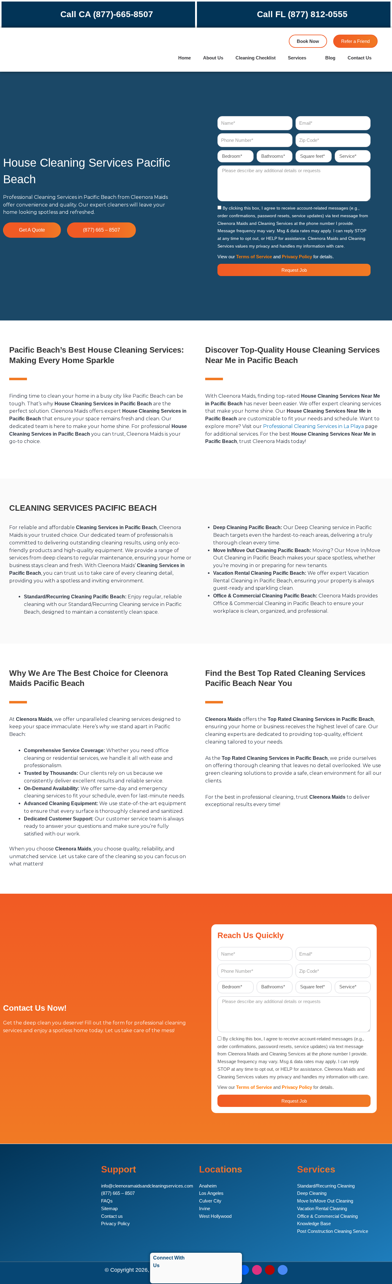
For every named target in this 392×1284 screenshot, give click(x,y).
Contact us (112, 1216)
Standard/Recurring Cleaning (326, 1185)
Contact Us (359, 57)
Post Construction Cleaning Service (332, 1231)
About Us (213, 57)
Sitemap (109, 1208)
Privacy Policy (297, 256)
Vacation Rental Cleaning (322, 1208)
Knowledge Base (314, 1223)
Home (184, 57)
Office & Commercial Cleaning (327, 1216)
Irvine (204, 1208)
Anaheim (208, 1185)
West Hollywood (215, 1216)
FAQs (107, 1200)
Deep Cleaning (311, 1193)
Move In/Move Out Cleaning (325, 1200)
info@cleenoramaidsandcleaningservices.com (147, 1185)
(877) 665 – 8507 (118, 1193)
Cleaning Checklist (256, 57)
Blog (330, 57)
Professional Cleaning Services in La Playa (313, 426)
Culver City (210, 1200)
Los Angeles (211, 1193)
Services (297, 57)
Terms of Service (254, 256)
